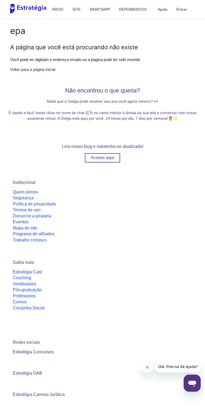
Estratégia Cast (27, 272)
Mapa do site (25, 228)
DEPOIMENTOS (133, 9)
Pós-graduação (27, 290)
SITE (76, 9)
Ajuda (162, 9)
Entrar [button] (181, 9)
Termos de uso (27, 210)
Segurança (23, 198)
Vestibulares (24, 284)
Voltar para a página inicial (32, 69)
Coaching (22, 278)
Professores (24, 296)
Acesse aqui (102, 157)
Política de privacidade (34, 204)
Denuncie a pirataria (32, 216)
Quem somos (25, 192)
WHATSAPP (100, 9)
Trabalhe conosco (30, 240)
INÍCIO (57, 9)
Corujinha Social (29, 308)
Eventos (20, 222)
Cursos (19, 301)
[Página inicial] (28, 12)
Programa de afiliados (33, 234)
